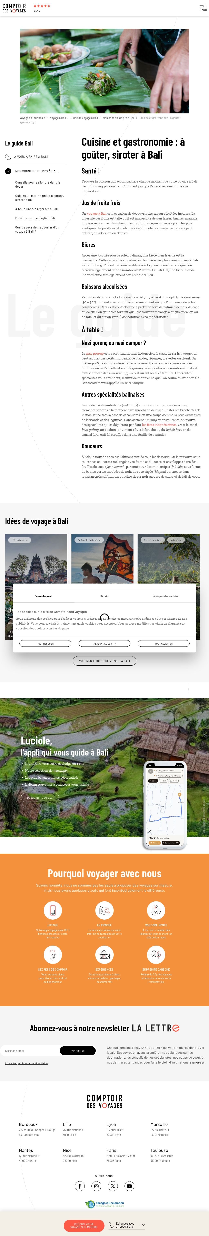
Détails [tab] (104, 596)
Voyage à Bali (58, 118)
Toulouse (159, 1150)
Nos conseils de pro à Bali (118, 118)
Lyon (111, 1124)
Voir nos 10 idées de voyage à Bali (104, 661)
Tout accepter (163, 643)
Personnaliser (103, 643)
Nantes (26, 1150)
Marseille (159, 1124)
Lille (67, 1124)
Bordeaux (28, 1124)
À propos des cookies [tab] (165, 596)
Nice (67, 1150)
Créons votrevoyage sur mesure (84, 1226)
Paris (111, 1150)
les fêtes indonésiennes (159, 425)
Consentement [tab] (43, 596)
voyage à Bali (97, 213)
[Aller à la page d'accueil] (16, 8)
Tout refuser (45, 643)
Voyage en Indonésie (32, 118)
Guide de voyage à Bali (84, 118)
